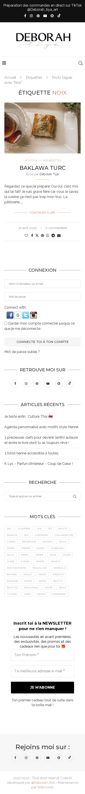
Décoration (29, 541)
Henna (25, 555)
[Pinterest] (38, 16)
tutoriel (12, 594)
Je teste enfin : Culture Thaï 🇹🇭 (28, 416)
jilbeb (10, 561)
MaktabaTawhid (16, 568)
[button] (10, 314)
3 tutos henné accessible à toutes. (31, 453)
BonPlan (12, 535)
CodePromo (41, 535)
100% (9, 528)
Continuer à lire (42, 212)
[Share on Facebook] (32, 235)
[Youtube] (45, 16)
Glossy (41, 548)
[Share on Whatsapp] (47, 235)
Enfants (47, 541)
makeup (55, 561)
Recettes (12, 587)
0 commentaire (56, 228)
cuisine (11, 541)
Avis (39, 528)
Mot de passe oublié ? (22, 352)
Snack (62, 587)
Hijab (53, 555)
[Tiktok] (59, 16)
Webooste (45, 787)
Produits (58, 574)
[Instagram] (31, 16)
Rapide (28, 581)
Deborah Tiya (49, 174)
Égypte (41, 594)
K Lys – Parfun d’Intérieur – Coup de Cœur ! (38, 464)
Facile (62, 541)
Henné (39, 555)
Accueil (10, 77)
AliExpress (24, 528)
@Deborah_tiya (43, 783)
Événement (59, 594)
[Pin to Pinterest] (42, 235)
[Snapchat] (52, 16)
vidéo (27, 594)
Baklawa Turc (42, 168)
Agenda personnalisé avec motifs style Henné (41, 427)
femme (11, 548)
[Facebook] (25, 16)
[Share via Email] (59, 235)
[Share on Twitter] (37, 235)
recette (58, 581)
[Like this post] (26, 235)
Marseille (59, 568)
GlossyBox (57, 548)
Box (26, 535)
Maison (40, 561)
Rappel (43, 581)
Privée (42, 574)
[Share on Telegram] (53, 235)
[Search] (80, 63)
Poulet (28, 574)
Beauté (62, 528)
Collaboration (64, 535)
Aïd (50, 528)
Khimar (25, 561)
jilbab (66, 555)
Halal (10, 555)
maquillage (40, 568)
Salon (48, 587)
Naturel (12, 574)
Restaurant (31, 587)
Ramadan (12, 581)
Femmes (25, 548)
